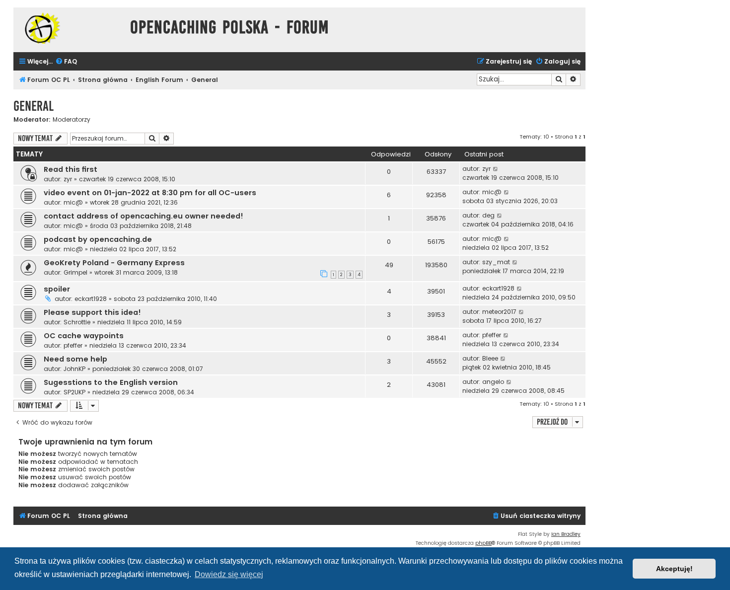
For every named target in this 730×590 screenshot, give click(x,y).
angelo (493, 381)
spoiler (57, 289)
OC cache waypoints (84, 336)
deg (488, 215)
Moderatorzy (71, 120)
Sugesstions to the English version (111, 382)
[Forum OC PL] (69, 28)
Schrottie (77, 322)
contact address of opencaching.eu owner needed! (143, 216)
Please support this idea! (92, 312)
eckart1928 (90, 299)
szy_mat (496, 262)
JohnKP (74, 369)
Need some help (75, 359)
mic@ (73, 202)
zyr (68, 179)
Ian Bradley (566, 534)
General (33, 106)
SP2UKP (74, 392)
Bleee (490, 358)
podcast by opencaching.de (98, 239)
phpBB (483, 543)
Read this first (70, 169)
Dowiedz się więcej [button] (229, 574)
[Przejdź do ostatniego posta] (496, 168)
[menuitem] (66, 62)
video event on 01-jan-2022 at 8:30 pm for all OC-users (150, 193)
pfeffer (73, 345)
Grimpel (75, 272)
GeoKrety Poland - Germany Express (114, 263)
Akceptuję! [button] (674, 569)
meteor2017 (499, 311)
